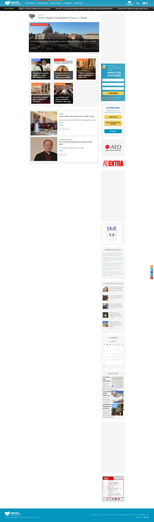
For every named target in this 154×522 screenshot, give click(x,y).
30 (122, 359)
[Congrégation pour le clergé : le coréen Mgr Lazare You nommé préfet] (40, 69)
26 (110, 359)
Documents (67, 3)
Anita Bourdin (34, 48)
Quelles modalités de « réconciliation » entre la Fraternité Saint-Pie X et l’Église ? (115, 324)
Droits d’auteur (134, 514)
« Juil (104, 366)
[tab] (108, 478)
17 (104, 356)
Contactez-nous (143, 514)
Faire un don (78, 3)
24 (104, 359)
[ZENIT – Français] (14, 3)
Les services (114, 514)
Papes (61, 114)
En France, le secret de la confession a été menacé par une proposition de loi (115, 305)
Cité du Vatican (42, 3)
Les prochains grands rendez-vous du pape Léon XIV (107, 395)
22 (119, 356)
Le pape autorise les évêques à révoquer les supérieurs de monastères (115, 314)
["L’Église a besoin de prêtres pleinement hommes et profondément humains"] (86, 69)
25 (107, 359)
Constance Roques (64, 129)
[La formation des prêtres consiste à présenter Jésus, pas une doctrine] (63, 93)
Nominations (36, 60)
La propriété (106, 514)
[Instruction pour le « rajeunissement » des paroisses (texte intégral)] (63, 69)
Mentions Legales (124, 514)
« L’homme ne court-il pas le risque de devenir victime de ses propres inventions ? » (113, 259)
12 (110, 353)
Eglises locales (82, 60)
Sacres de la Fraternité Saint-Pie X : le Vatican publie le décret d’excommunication (116, 288)
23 (122, 356)
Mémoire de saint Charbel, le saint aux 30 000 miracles (116, 296)
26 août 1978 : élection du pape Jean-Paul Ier (105, 8)
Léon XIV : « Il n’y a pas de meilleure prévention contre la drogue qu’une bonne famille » (56, 8)
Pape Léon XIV (30, 3)
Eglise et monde (55, 3)
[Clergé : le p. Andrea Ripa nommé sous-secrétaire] (40, 93)
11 (107, 353)
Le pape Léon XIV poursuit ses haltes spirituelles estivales (107, 408)
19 (110, 356)
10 (104, 353)
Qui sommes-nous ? (96, 514)
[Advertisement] (113, 37)
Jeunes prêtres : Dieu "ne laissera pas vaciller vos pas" (76, 116)
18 (107, 356)
